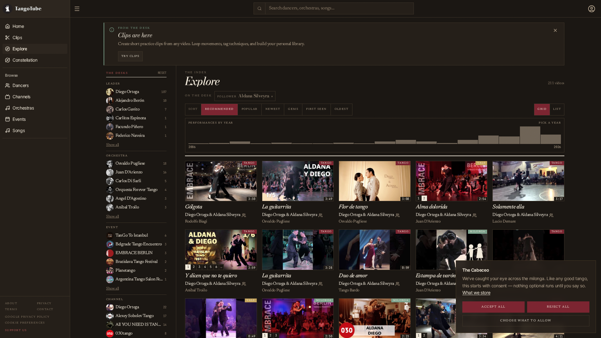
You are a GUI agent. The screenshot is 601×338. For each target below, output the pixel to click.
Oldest (342, 109)
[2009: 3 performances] (219, 135)
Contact (45, 309)
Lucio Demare (504, 221)
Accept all (493, 307)
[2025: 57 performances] (530, 135)
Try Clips (130, 56)
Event (112, 227)
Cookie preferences (25, 322)
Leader (113, 83)
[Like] (191, 167)
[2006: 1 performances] (198, 135)
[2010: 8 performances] (240, 135)
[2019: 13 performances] (406, 135)
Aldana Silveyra (226, 215)
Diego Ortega (196, 215)
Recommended (219, 109)
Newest (272, 109)
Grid (542, 109)
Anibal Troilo (196, 290)
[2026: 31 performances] (551, 135)
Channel (114, 299)
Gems (293, 109)
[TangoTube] (35, 8)
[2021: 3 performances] (447, 135)
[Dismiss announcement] (555, 30)
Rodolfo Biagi (196, 221)
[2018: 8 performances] (385, 135)
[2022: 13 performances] (468, 135)
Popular (250, 109)
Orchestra (116, 155)
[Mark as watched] (205, 167)
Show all (112, 145)
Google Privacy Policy (27, 316)
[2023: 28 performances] (488, 135)
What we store (476, 292)
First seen (316, 109)
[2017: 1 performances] (364, 135)
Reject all (558, 307)
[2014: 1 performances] (302, 135)
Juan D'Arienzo (428, 221)
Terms (11, 309)
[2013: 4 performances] (281, 135)
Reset (162, 73)
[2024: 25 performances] (509, 135)
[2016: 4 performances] (343, 135)
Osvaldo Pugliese (276, 221)
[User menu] (591, 8)
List (557, 109)
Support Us (16, 330)
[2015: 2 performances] (323, 135)
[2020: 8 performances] (426, 135)
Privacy (44, 303)
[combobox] (339, 8)
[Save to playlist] (198, 167)
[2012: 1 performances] (260, 135)
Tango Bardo (349, 290)
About (11, 303)
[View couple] (244, 215)
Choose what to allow (526, 320)
